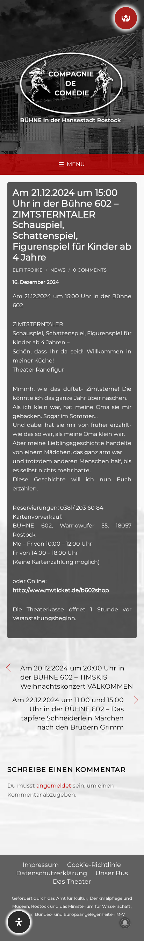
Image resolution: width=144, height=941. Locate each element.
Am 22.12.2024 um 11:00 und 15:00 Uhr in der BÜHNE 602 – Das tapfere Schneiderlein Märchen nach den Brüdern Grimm (65, 713)
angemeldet (53, 785)
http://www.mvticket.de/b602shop (61, 590)
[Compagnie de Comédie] (71, 86)
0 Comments (90, 270)
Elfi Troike (28, 270)
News (58, 270)
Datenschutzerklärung (51, 873)
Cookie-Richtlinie (94, 865)
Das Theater (72, 881)
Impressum (41, 865)
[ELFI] (126, 18)
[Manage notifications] (125, 922)
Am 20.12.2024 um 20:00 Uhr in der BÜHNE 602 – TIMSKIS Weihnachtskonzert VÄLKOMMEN (76, 677)
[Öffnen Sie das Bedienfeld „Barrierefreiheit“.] (19, 922)
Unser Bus (111, 873)
